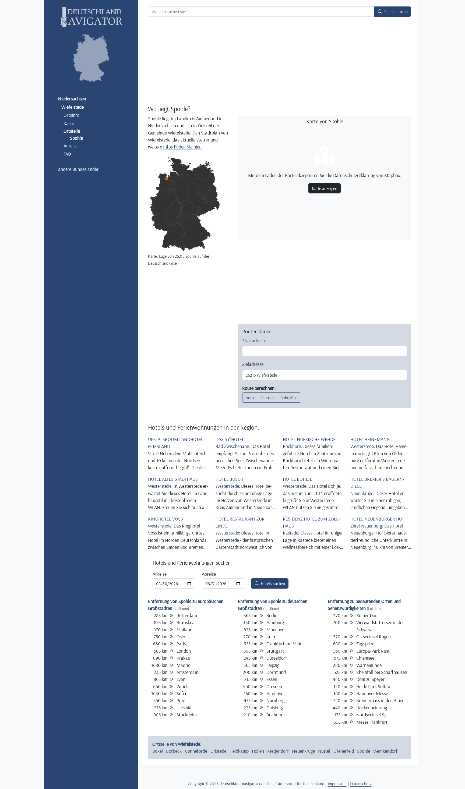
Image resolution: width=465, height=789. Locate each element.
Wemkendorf (385, 751)
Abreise (209, 574)
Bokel (157, 751)
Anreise (71, 145)
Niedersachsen (72, 98)
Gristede (218, 751)
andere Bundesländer (78, 169)
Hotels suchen (272, 583)
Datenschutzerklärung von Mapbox (366, 175)
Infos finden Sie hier (182, 147)
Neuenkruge (303, 751)
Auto (250, 397)
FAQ (67, 154)
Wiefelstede (72, 107)
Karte (69, 123)
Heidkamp (239, 751)
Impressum (337, 783)
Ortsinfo (71, 115)
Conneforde (196, 751)
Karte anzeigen (324, 188)
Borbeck (174, 751)
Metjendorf (278, 751)
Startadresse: (254, 340)
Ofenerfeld (343, 751)
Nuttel (324, 751)
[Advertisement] (278, 60)
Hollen (258, 751)
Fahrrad (267, 397)
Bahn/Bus (289, 397)
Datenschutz (361, 783)
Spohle (363, 751)
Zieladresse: (253, 364)
